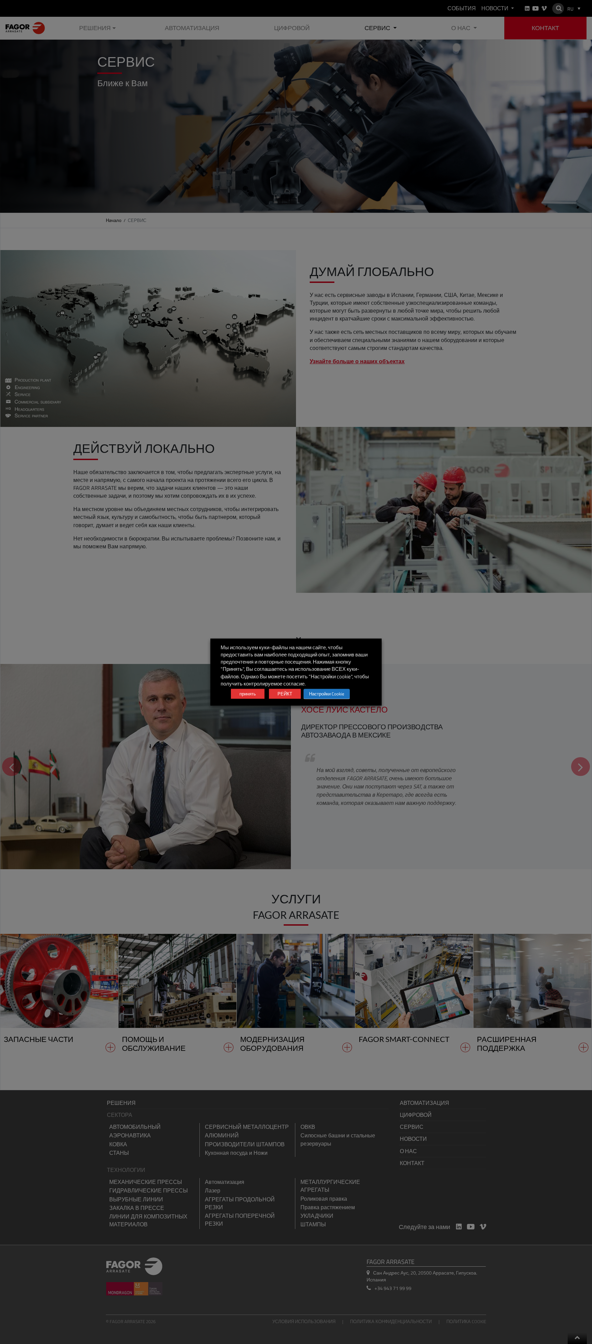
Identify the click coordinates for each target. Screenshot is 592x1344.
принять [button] (247, 693)
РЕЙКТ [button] (285, 693)
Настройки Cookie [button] (326, 693)
